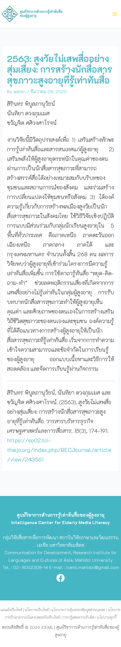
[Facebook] (60, 578)
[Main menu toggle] (115, 14)
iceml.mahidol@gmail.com (92, 567)
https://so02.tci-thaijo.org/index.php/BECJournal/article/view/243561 (59, 449)
